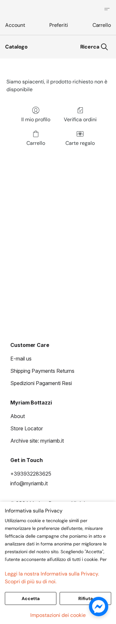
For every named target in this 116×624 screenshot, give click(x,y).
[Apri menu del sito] (107, 9)
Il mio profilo (35, 119)
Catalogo (16, 46)
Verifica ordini (80, 119)
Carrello (101, 25)
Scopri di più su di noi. (30, 581)
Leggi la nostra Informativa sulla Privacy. (52, 573)
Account (15, 25)
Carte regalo (80, 143)
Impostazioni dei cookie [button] (58, 615)
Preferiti (58, 25)
